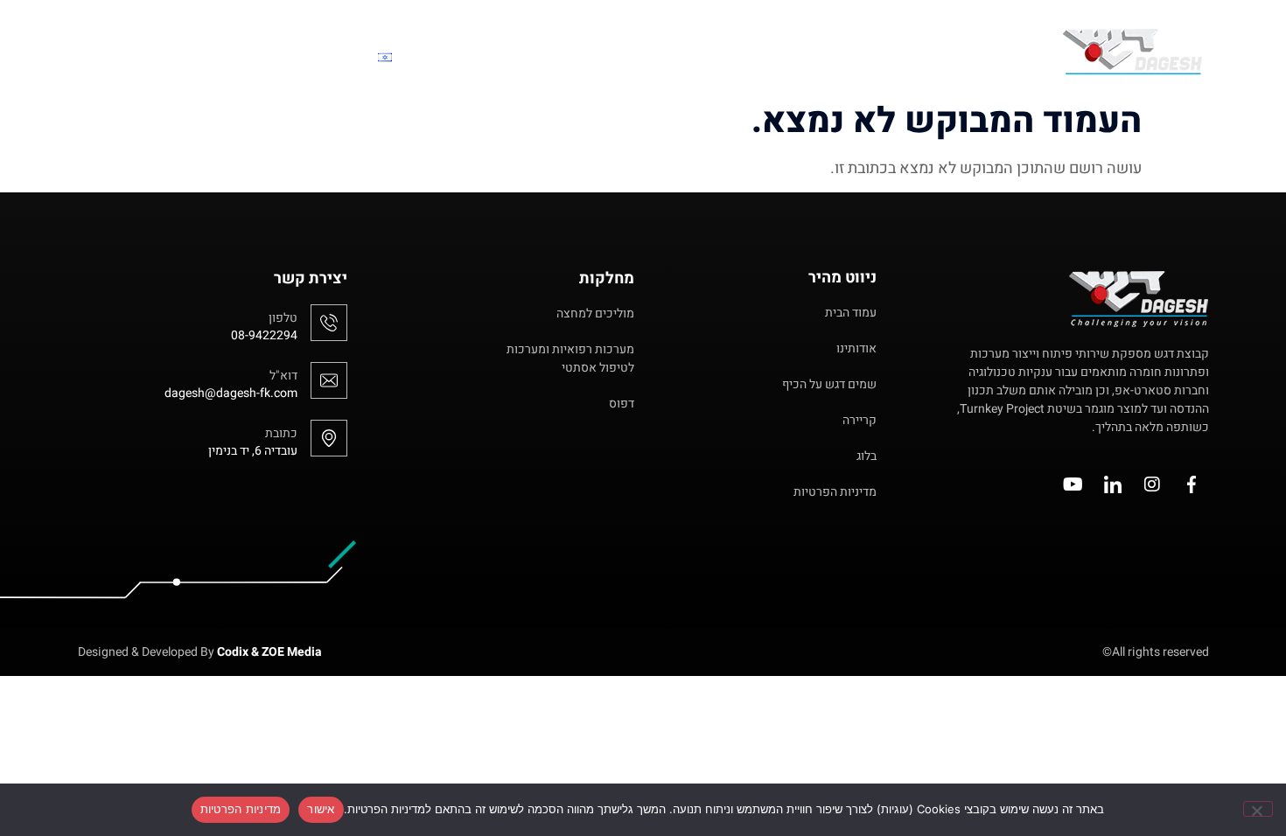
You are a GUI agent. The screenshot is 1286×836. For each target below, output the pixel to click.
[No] (1258, 809)
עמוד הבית (982, 56)
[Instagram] (1152, 484)
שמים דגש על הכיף (767, 56)
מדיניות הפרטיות (241, 809)
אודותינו (888, 56)
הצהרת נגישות (236, 56)
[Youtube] (1073, 484)
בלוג (440, 56)
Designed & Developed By (200, 652)
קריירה (649, 56)
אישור (320, 809)
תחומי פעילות (549, 56)
